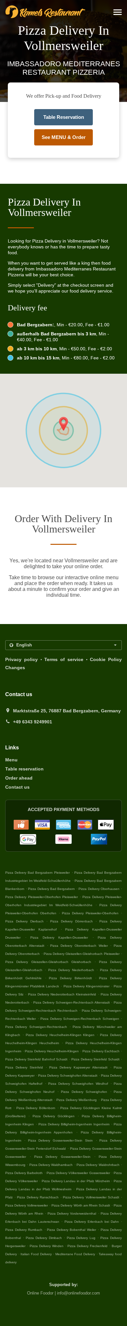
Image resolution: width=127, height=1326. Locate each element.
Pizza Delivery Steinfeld (24, 1067)
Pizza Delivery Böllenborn (36, 1108)
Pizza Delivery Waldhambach (51, 1165)
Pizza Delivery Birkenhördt (70, 978)
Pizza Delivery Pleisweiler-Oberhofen (90, 913)
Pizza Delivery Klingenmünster (86, 986)
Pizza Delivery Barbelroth (24, 1173)
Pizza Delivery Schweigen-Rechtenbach (36, 1027)
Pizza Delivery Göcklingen (54, 1116)
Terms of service (63, 659)
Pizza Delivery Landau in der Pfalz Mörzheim (76, 1181)
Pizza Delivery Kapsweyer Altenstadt (78, 1067)
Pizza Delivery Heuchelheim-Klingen (51, 1051)
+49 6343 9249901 (32, 721)
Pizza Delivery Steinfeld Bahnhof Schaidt (36, 1059)
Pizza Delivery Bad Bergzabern (51, 889)
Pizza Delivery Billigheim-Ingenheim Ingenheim (73, 1124)
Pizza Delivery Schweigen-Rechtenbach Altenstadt (71, 1002)
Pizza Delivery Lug (81, 1238)
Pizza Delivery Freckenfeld (87, 1246)
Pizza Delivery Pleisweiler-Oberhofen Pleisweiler (41, 897)
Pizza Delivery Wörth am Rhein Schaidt (80, 1205)
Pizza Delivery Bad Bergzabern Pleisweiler (37, 872)
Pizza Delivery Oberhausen (98, 889)
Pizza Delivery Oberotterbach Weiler (78, 945)
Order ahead (19, 778)
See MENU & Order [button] (64, 137)
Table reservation (24, 768)
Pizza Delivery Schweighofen (84, 1092)
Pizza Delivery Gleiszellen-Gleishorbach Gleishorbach (48, 962)
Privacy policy (21, 659)
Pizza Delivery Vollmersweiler (26, 1205)
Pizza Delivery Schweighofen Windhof (78, 1083)
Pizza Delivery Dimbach (44, 1238)
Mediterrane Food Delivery (75, 1254)
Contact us (17, 787)
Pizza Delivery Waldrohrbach (98, 1165)
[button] (117, 12)
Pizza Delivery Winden (47, 1246)
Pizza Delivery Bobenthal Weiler (71, 1230)
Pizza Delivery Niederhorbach (71, 970)
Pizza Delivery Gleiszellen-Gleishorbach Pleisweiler (82, 954)
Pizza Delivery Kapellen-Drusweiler (59, 937)
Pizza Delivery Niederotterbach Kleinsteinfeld (62, 994)
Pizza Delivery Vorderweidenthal (72, 1213)
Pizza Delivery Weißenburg (76, 1100)
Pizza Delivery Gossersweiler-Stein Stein (60, 1140)
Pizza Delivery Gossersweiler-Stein (62, 1156)
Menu (11, 759)
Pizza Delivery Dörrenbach (71, 921)
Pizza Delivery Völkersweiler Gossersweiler (78, 1173)
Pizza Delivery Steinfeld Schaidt (95, 1059)
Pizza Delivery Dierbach (24, 921)
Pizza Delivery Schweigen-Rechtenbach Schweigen (79, 1018)
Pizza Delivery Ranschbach (37, 1197)
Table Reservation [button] (63, 117)
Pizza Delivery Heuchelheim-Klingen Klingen (60, 1035)
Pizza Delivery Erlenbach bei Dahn (91, 1221)
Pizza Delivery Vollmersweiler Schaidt (91, 1197)
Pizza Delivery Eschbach (100, 1051)
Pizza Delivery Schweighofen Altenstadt (67, 1075)
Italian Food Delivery (37, 1254)
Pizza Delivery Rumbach (23, 1230)
